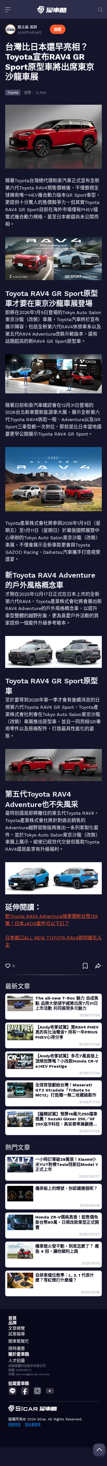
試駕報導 (16, 1334)
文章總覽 (16, 1328)
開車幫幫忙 (18, 1341)
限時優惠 (16, 1348)
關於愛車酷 (18, 1354)
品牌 (12, 1322)
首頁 (12, 1318)
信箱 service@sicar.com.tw (28, 1374)
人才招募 (16, 1360)
